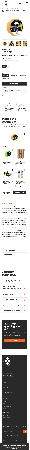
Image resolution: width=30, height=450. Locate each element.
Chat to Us (5, 415)
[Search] (20, 3)
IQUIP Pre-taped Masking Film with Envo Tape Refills (20, 182)
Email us (14, 345)
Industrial (5, 390)
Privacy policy (6, 443)
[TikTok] (14, 435)
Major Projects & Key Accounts (10, 395)
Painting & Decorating (8, 392)
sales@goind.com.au (8, 373)
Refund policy (19, 440)
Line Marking (6, 387)
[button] (2, 3)
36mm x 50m (23, 75)
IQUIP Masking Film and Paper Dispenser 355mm (8, 182)
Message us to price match (18, 97)
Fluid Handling (6, 385)
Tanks (4, 382)
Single (4, 66)
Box (9, 66)
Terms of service (13, 443)
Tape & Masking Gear (12, 8)
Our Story (5, 401)
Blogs (4, 408)
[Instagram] (7, 435)
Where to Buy (6, 420)
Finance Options (7, 406)
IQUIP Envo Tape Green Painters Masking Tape (8, 162)
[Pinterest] (18, 435)
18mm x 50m (5, 75)
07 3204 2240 (6, 372)
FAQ (4, 404)
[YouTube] (11, 435)
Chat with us (14, 340)
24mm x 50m (14, 75)
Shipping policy (22, 443)
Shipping (8, 60)
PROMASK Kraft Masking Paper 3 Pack (20, 160)
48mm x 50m (6, 78)
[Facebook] (4, 435)
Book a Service (6, 417)
